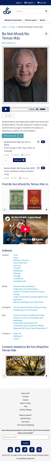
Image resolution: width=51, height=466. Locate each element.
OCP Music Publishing (25, 425)
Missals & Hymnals (13, 20)
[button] (4, 210)
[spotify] (17, 449)
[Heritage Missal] (34, 199)
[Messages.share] (46, 33)
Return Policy (25, 403)
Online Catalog (25, 409)
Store (4, 27)
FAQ (25, 406)
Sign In (19, 2)
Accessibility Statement (25, 458)
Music (42, 20)
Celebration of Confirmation (25, 289)
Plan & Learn (31, 20)
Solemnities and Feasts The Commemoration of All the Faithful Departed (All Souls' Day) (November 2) (30, 325)
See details (8, 116)
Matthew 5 (17, 336)
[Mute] (37, 109)
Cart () (42, 2)
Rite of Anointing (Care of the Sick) (28, 302)
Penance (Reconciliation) (24, 286)
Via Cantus (25, 421)
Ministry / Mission (21, 260)
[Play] (6, 109)
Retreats (17, 273)
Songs (12, 27)
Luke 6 (16, 338)
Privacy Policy (43, 455)
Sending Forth (19, 281)
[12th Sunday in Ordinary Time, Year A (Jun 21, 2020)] (25, 365)
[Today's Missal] (16, 199)
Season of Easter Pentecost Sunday (28, 315)
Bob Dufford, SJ (9, 43)
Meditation (18, 270)
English (29, 2)
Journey (17, 265)
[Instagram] (39, 449)
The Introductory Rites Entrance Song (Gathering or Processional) (29, 308)
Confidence (18, 278)
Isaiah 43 (17, 333)
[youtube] (10, 449)
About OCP (25, 393)
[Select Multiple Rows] (21, 136)
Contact (25, 396)
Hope (15, 257)
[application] (25, 109)
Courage (17, 276)
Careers (26, 400)
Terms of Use (31, 455)
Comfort (17, 268)
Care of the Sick (20, 262)
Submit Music (25, 418)
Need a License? (25, 415)
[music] (24, 449)
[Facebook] (32, 449)
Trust (15, 255)
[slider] (42, 108)
